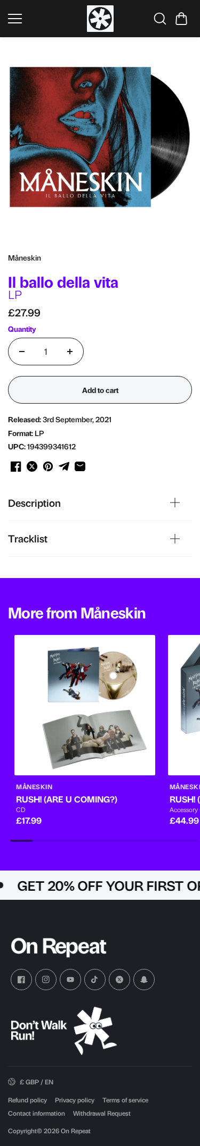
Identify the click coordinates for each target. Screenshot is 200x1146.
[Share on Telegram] (64, 466)
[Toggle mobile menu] (45, 19)
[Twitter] (119, 979)
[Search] (160, 18)
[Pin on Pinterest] (48, 466)
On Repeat (76, 1130)
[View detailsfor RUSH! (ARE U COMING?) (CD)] (84, 705)
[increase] (70, 351)
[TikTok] (95, 979)
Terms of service (125, 1099)
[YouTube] (70, 979)
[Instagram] (46, 979)
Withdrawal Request (102, 1113)
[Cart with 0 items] (181, 18)
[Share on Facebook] (16, 466)
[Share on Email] (80, 466)
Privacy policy (74, 1099)
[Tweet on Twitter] (32, 466)
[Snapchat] (144, 979)
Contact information (36, 1113)
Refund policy (27, 1099)
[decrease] (22, 351)
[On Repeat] (100, 18)
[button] (181, 18)
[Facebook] (21, 979)
